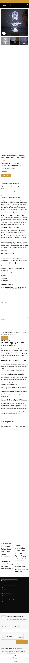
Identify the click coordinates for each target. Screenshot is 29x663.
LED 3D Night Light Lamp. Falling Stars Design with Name (6, 549)
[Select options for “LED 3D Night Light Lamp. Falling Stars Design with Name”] (12, 426)
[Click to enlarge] (4, 33)
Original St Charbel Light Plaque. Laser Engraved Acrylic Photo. (20, 550)
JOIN (22, 642)
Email (17, 627)
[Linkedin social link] (16, 1)
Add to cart (6, 175)
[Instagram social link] (5, 607)
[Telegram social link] (18, 1)
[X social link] (13, 1)
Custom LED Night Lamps (6, 556)
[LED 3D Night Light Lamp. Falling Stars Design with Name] (7, 481)
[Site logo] (14, 5)
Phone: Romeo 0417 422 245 (11, 593)
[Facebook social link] (11, 1)
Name (4, 627)
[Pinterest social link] (14, 1)
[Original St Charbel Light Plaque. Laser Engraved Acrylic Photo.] (21, 481)
